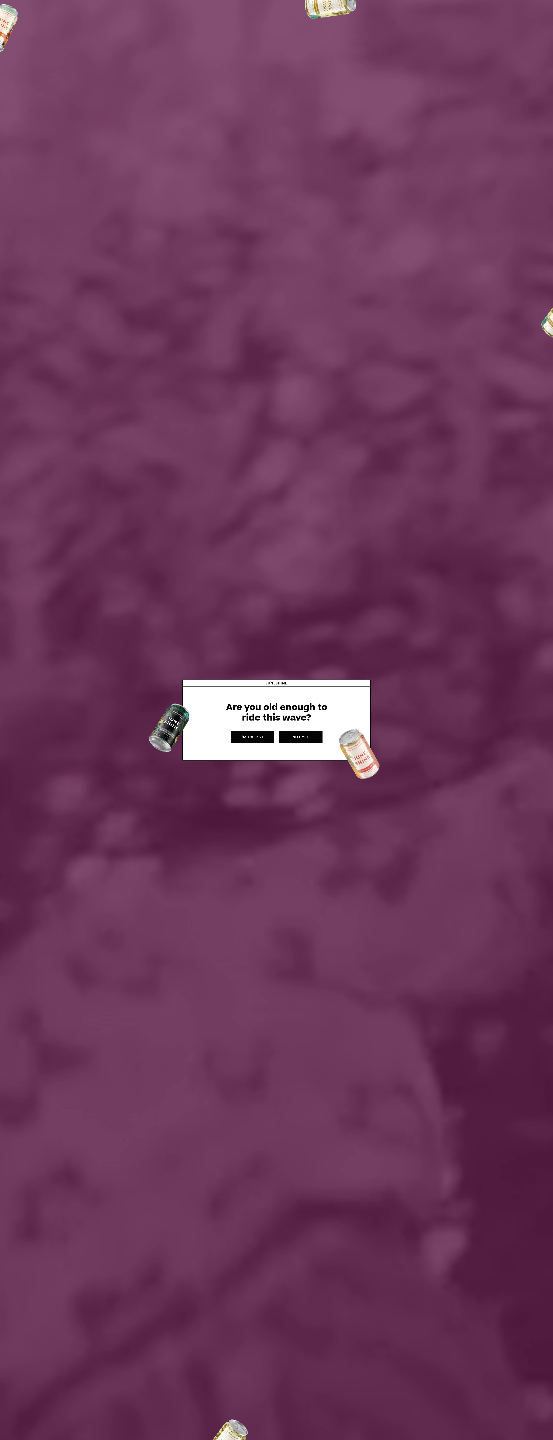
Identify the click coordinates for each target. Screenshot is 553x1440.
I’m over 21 (252, 736)
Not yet (300, 736)
